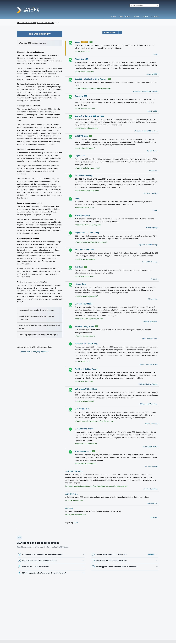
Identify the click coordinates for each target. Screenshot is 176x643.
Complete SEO (81, 96)
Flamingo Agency (82, 215)
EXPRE (78, 198)
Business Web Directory (26, 23)
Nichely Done (80, 284)
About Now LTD (81, 59)
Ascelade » (154, 517)
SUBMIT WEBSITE (110, 32)
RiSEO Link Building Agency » (148, 384)
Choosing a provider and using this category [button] (38, 335)
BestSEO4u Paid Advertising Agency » (145, 91)
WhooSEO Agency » (151, 466)
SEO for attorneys (82, 409)
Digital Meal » (153, 171)
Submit (137, 16)
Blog (145, 16)
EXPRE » (155, 210)
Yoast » (155, 54)
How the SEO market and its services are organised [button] (36, 317)
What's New (124, 16)
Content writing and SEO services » (146, 131)
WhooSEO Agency (83, 451)
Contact (155, 16)
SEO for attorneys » (151, 424)
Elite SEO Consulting (83, 176)
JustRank (79, 267)
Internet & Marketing (45, 23)
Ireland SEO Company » (150, 262)
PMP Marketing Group (84, 326)
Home (113, 16)
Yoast (77, 42)
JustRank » (154, 279)
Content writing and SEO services (89, 116)
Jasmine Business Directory (28, 10)
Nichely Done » (153, 299)
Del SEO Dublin (81, 136)
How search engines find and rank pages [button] (36, 310)
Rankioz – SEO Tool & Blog (86, 343)
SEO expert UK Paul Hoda (86, 389)
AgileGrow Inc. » (152, 503)
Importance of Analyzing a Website (34, 352)
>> (77, 523)
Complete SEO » (152, 111)
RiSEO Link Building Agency (86, 369)
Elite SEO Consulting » (151, 193)
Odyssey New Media (83, 304)
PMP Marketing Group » (150, 339)
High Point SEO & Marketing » (148, 245)
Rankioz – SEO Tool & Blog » (149, 364)
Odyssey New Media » (150, 321)
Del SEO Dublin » (152, 151)
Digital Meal (80, 156)
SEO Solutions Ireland (84, 429)
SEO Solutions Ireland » (150, 446)
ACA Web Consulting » (150, 489)
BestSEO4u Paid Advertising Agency (90, 79)
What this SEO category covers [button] (32, 43)
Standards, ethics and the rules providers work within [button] (39, 326)
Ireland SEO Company (84, 250)
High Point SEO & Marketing (87, 233)
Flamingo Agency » (152, 227)
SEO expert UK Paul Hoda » (149, 404)
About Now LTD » (152, 74)
